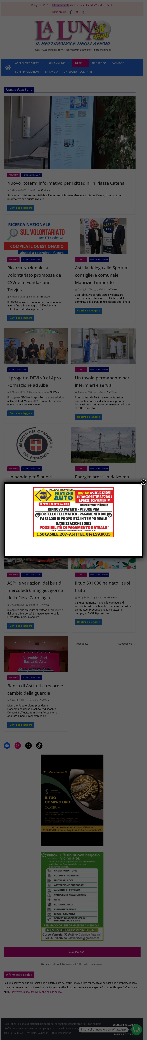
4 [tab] (71, 550)
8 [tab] (88, 550)
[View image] (73, 516)
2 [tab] (63, 550)
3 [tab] (67, 550)
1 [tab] (59, 550)
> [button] (109, 515)
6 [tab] (80, 550)
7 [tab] (84, 550)
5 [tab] (76, 550)
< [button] (37, 515)
